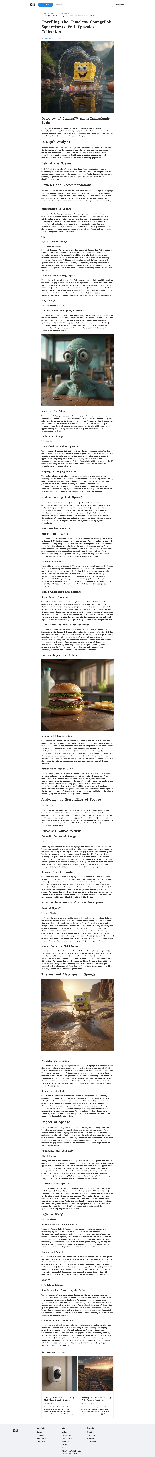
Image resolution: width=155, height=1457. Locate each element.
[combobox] (82, 4)
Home (43, 13)
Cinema (51, 13)
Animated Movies (63, 13)
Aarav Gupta (48, 38)
